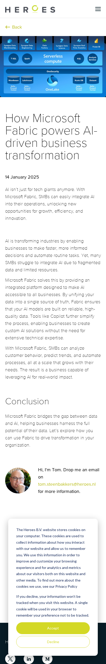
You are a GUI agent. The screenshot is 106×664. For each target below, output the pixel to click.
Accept (53, 628)
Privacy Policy (66, 586)
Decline (53, 642)
